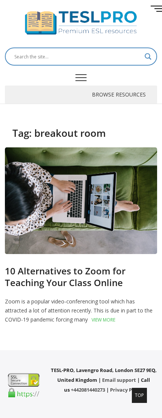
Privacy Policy (126, 389)
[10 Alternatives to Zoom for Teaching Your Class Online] (81, 151)
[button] (119, 95)
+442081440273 (88, 389)
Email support (119, 380)
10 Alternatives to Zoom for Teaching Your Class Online (65, 276)
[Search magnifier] (148, 56)
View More (103, 320)
